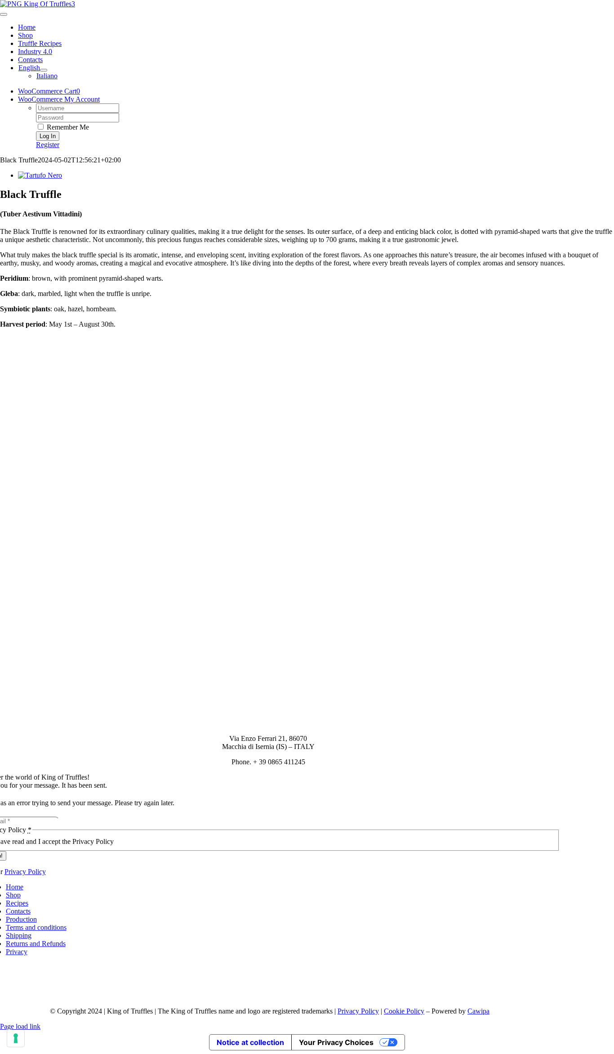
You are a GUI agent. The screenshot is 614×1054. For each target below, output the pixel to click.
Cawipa (478, 1011)
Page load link (20, 1026)
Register (47, 144)
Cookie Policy (404, 1011)
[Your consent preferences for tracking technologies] (15, 1038)
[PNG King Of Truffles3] (37, 4)
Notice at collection (250, 1042)
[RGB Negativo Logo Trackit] (268, 989)
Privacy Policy (25, 871)
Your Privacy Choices (336, 1042)
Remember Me (67, 127)
